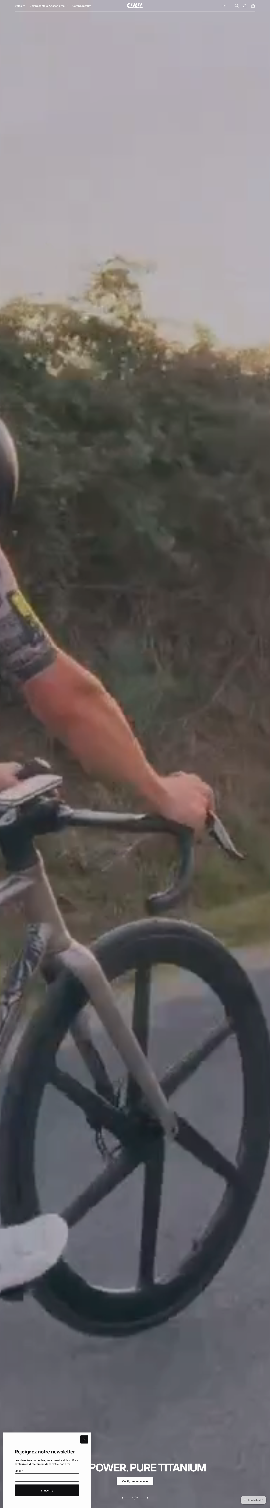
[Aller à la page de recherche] (237, 6)
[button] (237, 6)
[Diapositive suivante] (144, 1498)
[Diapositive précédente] (126, 1498)
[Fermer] (84, 1439)
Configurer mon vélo (135, 1481)
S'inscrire (47, 1490)
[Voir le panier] (253, 6)
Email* (19, 1470)
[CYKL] (135, 5)
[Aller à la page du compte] (245, 6)
